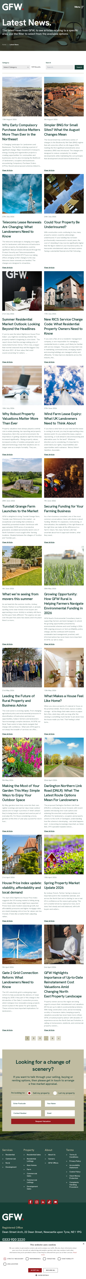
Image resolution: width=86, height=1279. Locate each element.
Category (5, 63)
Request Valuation (43, 1121)
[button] (43, 1275)
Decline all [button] (50, 1270)
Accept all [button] (35, 1270)
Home (4, 45)
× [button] (83, 1244)
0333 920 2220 (13, 1239)
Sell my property (41, 1093)
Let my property (67, 1093)
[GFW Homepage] (13, 7)
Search (48, 63)
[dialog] (43, 1260)
